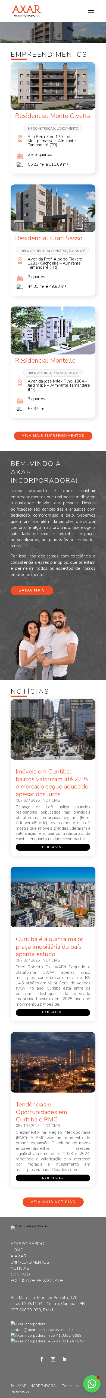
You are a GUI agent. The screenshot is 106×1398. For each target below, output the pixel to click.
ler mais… (53, 847)
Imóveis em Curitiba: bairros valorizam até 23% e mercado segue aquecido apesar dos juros (52, 782)
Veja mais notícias (53, 1202)
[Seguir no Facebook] (41, 1359)
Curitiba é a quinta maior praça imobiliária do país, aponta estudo (49, 946)
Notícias (51, 800)
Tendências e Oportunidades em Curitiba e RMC (41, 1112)
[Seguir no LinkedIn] (64, 1359)
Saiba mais (32, 590)
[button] (92, 1384)
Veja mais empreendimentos (53, 435)
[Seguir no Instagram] (53, 1359)
